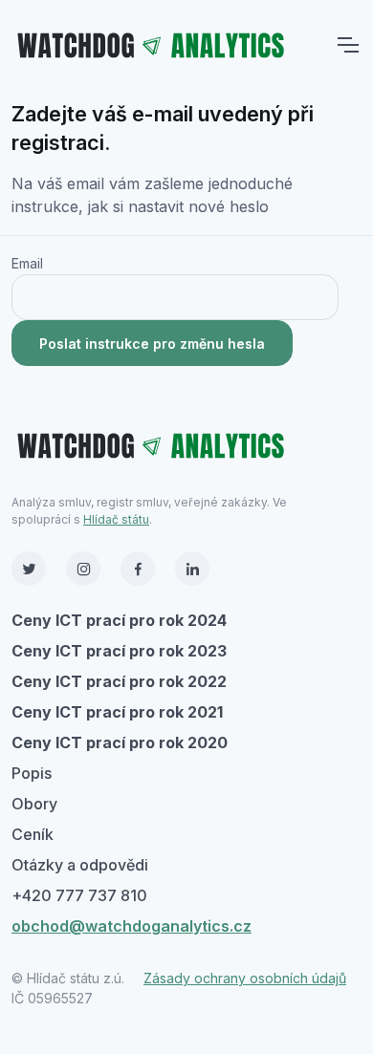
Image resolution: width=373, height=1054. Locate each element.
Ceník (32, 834)
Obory (34, 803)
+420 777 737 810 (79, 895)
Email (27, 263)
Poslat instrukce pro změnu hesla (152, 343)
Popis (31, 773)
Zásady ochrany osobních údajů (244, 978)
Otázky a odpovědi (79, 864)
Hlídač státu (116, 519)
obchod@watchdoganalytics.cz (131, 926)
